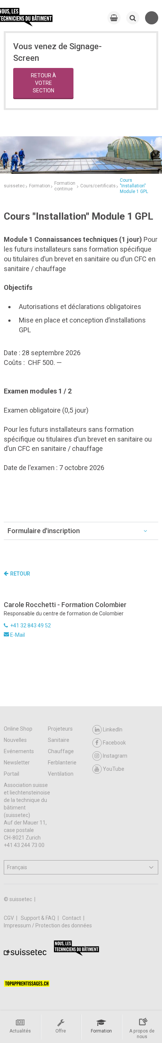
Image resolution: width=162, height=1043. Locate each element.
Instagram (115, 756)
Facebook (114, 743)
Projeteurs (60, 729)
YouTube (113, 769)
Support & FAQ (39, 918)
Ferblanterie (62, 763)
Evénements (19, 751)
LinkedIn (112, 729)
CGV (9, 918)
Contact (72, 918)
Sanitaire (58, 740)
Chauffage (61, 751)
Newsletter (17, 763)
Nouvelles (15, 740)
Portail (11, 774)
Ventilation (60, 774)
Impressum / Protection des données (48, 925)
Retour (20, 574)
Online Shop (18, 729)
